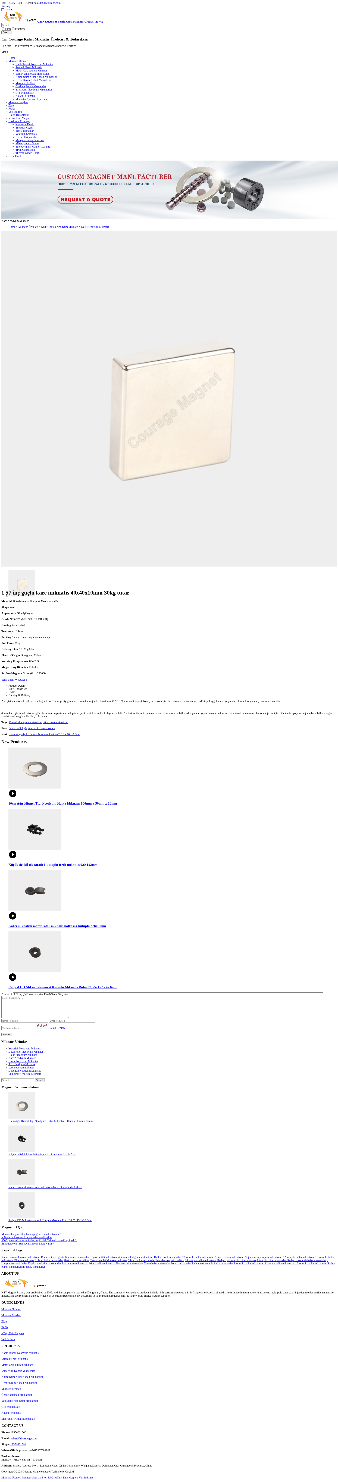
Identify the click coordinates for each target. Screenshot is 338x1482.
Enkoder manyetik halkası (169, 1260)
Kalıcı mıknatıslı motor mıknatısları (20, 1257)
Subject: (7, 994)
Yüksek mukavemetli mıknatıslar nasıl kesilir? (26, 1237)
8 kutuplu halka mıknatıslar (249, 1263)
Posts (8, 28)
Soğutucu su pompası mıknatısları (263, 1257)
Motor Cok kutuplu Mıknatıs (17, 1364)
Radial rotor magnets (52, 1257)
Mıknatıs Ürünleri (28, 226)
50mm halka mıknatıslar (157, 1263)
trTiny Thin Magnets (12, 1333)
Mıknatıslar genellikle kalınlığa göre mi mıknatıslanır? (31, 1234)
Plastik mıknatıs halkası (76, 1260)
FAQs (4, 1327)
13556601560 (14, 2)
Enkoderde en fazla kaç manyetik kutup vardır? (27, 1243)
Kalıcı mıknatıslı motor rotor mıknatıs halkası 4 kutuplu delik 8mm (45, 1187)
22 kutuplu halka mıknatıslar (198, 1257)
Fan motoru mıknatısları (75, 1263)
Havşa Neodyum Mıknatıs (23, 1061)
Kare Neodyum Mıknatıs (95, 226)
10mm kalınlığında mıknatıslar (25, 722)
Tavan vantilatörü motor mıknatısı (108, 1260)
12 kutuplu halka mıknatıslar (299, 1257)
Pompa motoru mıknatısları (229, 1257)
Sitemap (5, 6)
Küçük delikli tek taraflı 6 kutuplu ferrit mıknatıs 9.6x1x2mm (42, 1154)
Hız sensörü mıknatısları (129, 1263)
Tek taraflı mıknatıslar (77, 1257)
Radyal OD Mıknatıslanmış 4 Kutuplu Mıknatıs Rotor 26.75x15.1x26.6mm (50, 1220)
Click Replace (57, 1027)
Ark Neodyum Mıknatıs (21, 1064)
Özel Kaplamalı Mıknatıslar (16, 1394)
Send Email (7, 679)
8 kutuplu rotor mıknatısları (271, 1260)
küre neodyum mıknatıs (21, 1067)
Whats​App (21, 679)
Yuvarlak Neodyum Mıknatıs (24, 1048)
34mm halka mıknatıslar (141, 1260)
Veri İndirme (8, 1339)
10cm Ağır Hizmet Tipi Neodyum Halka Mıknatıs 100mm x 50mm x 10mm (50, 1121)
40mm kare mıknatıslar (55, 722)
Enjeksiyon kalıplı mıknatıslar (44, 1263)
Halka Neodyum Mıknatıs (22, 1054)
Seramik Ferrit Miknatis (14, 1358)
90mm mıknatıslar (181, 1263)
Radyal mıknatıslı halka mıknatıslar (306, 1260)
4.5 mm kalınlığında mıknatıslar (135, 1257)
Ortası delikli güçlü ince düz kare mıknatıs (32, 728)
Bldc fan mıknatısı (24, 1260)
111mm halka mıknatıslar (49, 1260)
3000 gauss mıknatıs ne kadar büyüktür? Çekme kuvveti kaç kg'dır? (39, 1240)
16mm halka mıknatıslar (102, 1263)
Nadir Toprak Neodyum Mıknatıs (59, 226)
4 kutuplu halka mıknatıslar (279, 1263)
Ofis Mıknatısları (10, 1406)
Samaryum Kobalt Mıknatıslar (18, 1370)
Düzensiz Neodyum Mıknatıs (24, 1070)
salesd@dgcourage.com (47, 2)
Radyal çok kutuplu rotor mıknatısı (236, 1260)
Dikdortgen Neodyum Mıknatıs (25, 1051)
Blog (4, 1321)
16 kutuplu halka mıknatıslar (311, 1263)
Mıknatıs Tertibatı (11, 1388)
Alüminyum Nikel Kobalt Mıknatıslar (22, 1376)
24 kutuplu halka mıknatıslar (201, 1260)
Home (11, 226)
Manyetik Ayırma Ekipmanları (18, 1418)
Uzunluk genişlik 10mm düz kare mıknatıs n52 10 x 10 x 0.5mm (44, 734)
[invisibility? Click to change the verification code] (42, 1026)
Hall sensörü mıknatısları (167, 1257)
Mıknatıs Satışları (11, 1315)
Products (20, 28)
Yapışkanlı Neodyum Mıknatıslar (19, 1400)
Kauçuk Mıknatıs (11, 1412)
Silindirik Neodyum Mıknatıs (24, 1073)
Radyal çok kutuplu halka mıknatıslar (212, 1263)
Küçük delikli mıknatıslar (104, 1257)
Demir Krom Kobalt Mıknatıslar (19, 1382)
